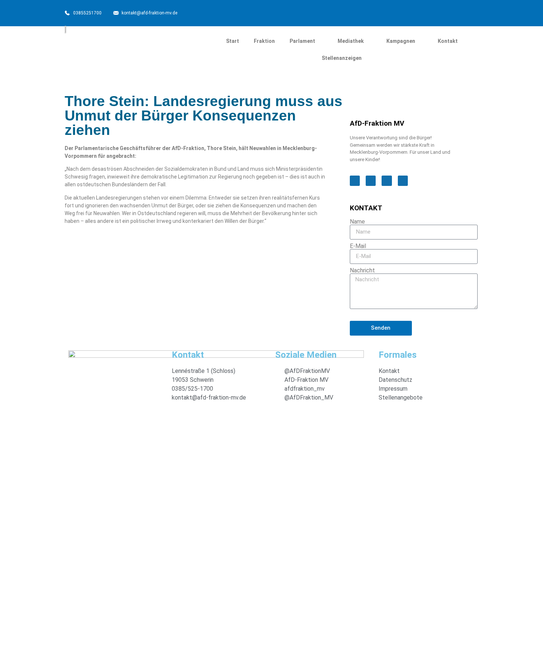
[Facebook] (387, 12)
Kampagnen (400, 41)
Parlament (302, 41)
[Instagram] (423, 12)
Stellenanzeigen (342, 58)
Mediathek (351, 41)
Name (357, 222)
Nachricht (362, 271)
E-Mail (358, 246)
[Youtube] (440, 12)
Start (232, 41)
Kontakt (448, 41)
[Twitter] (405, 12)
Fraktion (264, 41)
